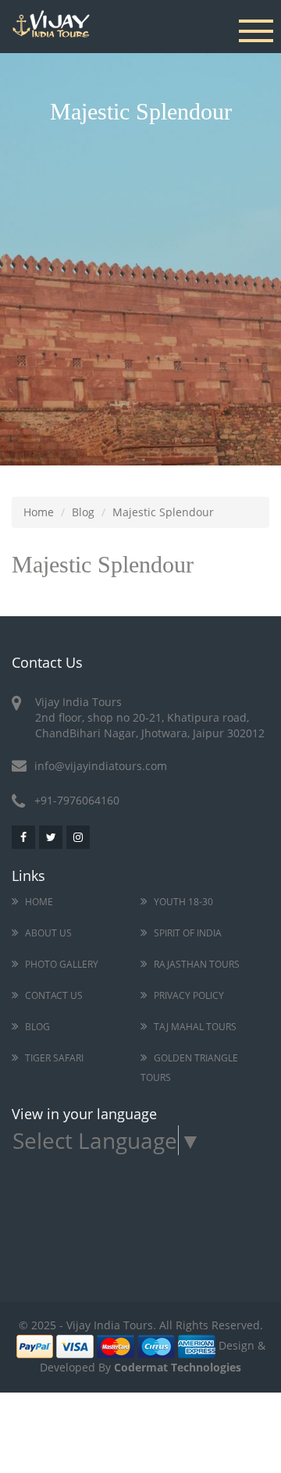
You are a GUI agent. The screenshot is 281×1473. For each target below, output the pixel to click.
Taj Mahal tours (195, 1026)
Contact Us (54, 995)
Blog (83, 512)
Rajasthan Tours (197, 964)
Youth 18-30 (183, 901)
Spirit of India (188, 933)
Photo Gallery (61, 964)
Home (38, 512)
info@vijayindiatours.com (100, 765)
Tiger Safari (54, 1058)
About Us (48, 933)
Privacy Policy (189, 995)
